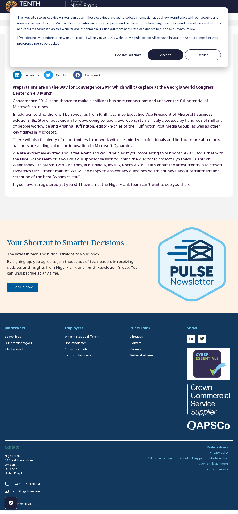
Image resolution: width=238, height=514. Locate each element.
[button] (27, 75)
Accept (165, 55)
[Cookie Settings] (11, 503)
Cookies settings (128, 55)
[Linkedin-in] (191, 339)
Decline (203, 55)
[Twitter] (202, 339)
